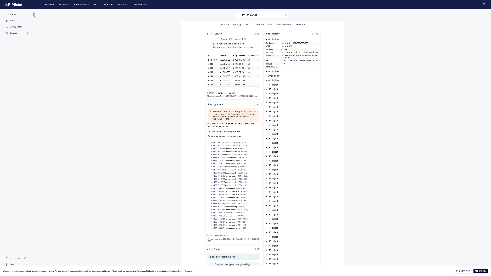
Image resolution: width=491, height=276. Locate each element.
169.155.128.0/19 (218, 142)
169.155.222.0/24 (218, 219)
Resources (64, 4)
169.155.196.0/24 (218, 204)
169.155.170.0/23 (218, 185)
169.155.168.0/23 (218, 182)
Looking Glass (16, 27)
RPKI (96, 4)
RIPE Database (81, 4)
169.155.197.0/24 (218, 207)
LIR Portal (49, 4)
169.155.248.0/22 (218, 164)
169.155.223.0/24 (218, 222)
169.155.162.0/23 (218, 173)
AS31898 (241, 142)
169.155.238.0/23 (218, 194)
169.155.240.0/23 (218, 197)
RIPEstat (108, 4)
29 (209, 136)
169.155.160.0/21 (218, 145)
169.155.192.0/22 (218, 158)
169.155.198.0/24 (218, 210)
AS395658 (242, 145)
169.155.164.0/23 (218, 176)
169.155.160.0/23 (218, 170)
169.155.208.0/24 (218, 216)
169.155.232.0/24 (218, 225)
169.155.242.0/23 (218, 200)
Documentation (16, 258)
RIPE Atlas (123, 4)
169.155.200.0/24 (218, 213)
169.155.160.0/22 (218, 151)
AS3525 (225, 126)
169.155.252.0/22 (218, 167)
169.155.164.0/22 (218, 154)
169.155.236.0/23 (218, 191)
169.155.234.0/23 (218, 188)
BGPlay (13, 21)
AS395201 (242, 182)
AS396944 (242, 158)
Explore (13, 15)
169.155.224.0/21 (218, 148)
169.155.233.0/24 (218, 228)
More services (140, 4)
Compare (13, 33)
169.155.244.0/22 (218, 161)
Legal (12, 264)
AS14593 (242, 148)
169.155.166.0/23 (218, 179)
